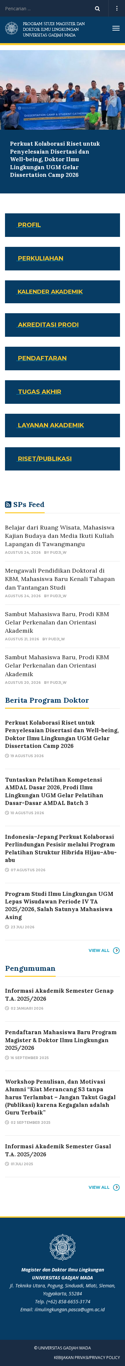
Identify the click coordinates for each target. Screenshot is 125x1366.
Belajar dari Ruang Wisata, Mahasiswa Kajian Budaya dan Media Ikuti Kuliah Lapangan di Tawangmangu (60, 536)
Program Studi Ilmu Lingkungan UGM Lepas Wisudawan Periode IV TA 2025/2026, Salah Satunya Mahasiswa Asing (59, 905)
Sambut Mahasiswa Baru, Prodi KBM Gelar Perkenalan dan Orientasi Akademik (57, 622)
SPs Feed (29, 504)
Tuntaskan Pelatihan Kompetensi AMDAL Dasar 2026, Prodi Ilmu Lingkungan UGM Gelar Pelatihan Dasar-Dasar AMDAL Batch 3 (54, 791)
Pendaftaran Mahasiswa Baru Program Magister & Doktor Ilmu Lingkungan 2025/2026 (61, 1040)
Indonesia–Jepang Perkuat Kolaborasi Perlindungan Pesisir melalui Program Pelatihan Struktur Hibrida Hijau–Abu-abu (61, 848)
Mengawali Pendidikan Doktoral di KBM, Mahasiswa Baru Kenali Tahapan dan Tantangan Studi (60, 579)
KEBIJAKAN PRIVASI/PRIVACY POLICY (87, 1357)
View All (99, 950)
